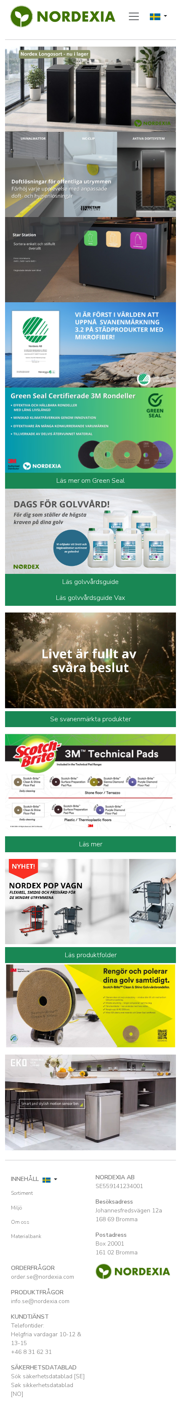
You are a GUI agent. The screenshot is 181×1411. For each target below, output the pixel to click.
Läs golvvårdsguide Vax (90, 597)
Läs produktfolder (91, 955)
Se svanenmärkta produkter (90, 719)
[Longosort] (90, 88)
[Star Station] (90, 259)
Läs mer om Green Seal (90, 480)
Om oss (20, 1222)
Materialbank (26, 1236)
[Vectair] (90, 173)
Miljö (16, 1207)
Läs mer (90, 844)
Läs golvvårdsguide (90, 581)
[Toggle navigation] (133, 16)
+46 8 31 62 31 (31, 1352)
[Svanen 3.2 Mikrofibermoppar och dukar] (90, 344)
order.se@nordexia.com (42, 1277)
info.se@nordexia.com (40, 1301)
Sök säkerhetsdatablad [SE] (48, 1376)
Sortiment (22, 1193)
